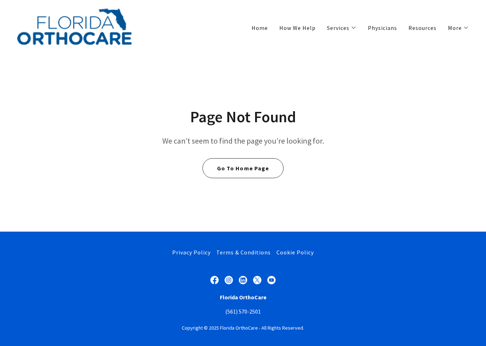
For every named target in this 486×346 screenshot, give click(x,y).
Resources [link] (422, 27)
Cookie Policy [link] (295, 252)
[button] (341, 28)
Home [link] (260, 27)
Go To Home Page (243, 168)
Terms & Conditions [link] (243, 252)
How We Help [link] (297, 27)
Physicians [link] (382, 27)
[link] (74, 26)
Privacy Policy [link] (191, 252)
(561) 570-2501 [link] (243, 311)
